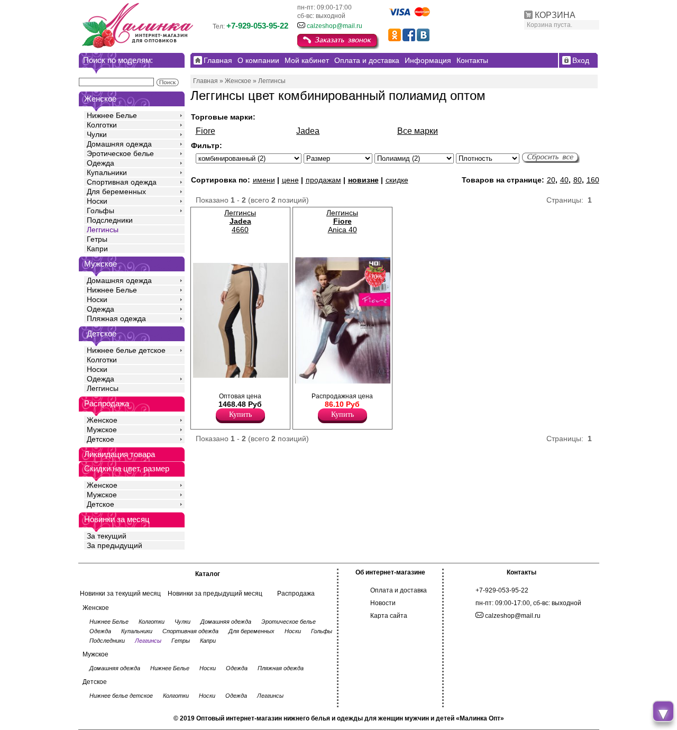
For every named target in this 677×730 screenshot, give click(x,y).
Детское (101, 333)
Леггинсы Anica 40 (342, 221)
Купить (240, 414)
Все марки (417, 130)
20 (551, 180)
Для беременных (116, 191)
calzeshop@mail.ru (334, 26)
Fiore (205, 130)
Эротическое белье (120, 153)
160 (593, 180)
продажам (323, 180)
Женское (102, 420)
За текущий (106, 536)
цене (290, 180)
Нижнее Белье (112, 115)
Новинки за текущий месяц (120, 593)
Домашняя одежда (119, 144)
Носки (97, 201)
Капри (97, 248)
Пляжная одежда (116, 318)
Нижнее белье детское (126, 350)
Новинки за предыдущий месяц (215, 593)
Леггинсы (102, 229)
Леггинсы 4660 (240, 221)
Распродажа (296, 593)
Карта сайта (388, 615)
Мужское (102, 429)
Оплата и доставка (398, 590)
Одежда (100, 163)
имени (264, 180)
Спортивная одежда (122, 182)
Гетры (97, 239)
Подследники (110, 220)
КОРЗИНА (555, 15)
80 (577, 180)
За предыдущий (114, 545)
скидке (397, 180)
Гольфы (100, 210)
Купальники (107, 172)
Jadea (307, 130)
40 (564, 180)
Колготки (102, 125)
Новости (383, 603)
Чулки (97, 134)
